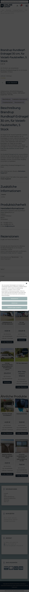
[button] (26, 283)
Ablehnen (14, 303)
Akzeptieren (14, 298)
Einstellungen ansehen (14, 307)
